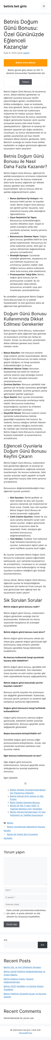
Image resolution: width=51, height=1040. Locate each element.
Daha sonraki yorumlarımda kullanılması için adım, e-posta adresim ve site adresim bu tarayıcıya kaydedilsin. (26, 913)
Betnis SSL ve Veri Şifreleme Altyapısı (22, 967)
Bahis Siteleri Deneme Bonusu (25, 802)
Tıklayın (25, 82)
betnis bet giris (15, 6)
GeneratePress (25, 1033)
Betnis (10, 823)
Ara (5, 940)
